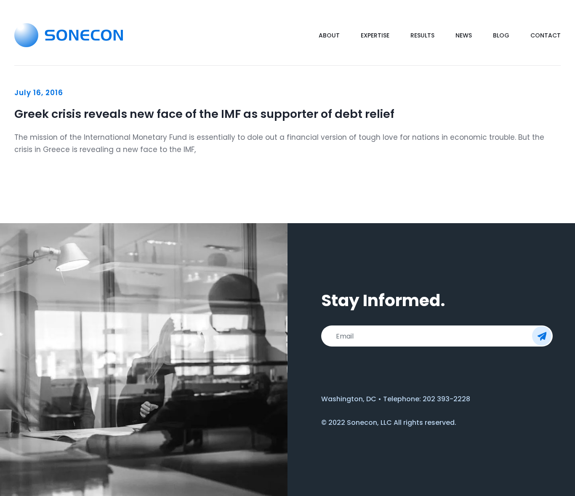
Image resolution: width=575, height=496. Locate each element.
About (329, 35)
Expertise (375, 35)
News (463, 35)
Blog (501, 35)
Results (422, 35)
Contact (545, 35)
